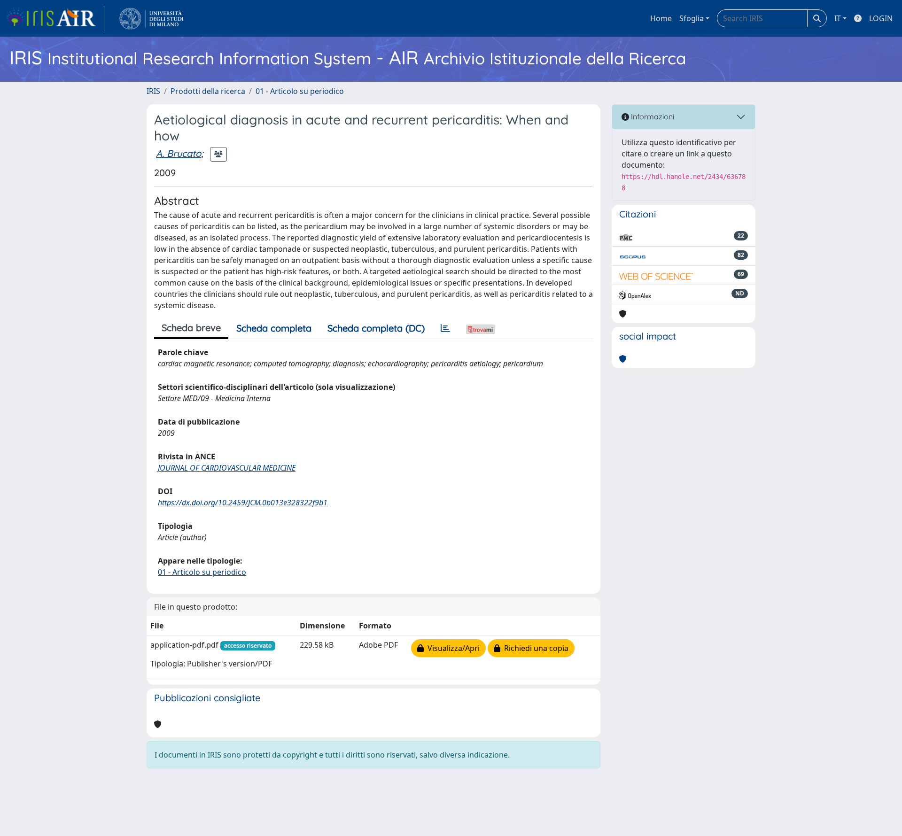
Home (661, 18)
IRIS (153, 91)
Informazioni (651, 116)
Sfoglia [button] (691, 18)
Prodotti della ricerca (208, 91)
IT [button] (837, 18)
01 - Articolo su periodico (300, 91)
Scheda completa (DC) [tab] (376, 328)
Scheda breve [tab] (191, 327)
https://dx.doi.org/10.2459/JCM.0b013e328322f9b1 (242, 502)
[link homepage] (55, 18)
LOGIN (881, 18)
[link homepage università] (151, 18)
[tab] (445, 328)
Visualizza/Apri (452, 648)
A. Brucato (178, 153)
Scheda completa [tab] (273, 328)
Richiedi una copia (534, 648)
